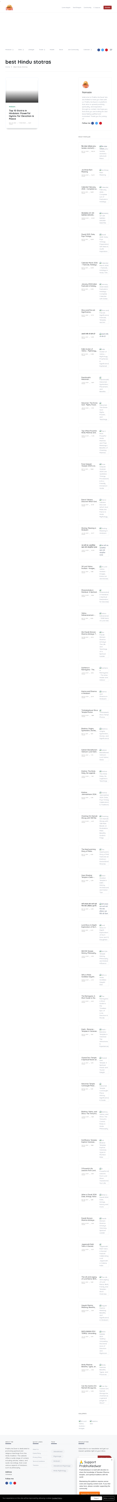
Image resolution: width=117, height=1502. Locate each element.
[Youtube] (106, 50)
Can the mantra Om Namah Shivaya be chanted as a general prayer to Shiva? (89, 1389)
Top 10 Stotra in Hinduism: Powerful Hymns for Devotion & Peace (21, 114)
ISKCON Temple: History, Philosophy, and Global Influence (89, 953)
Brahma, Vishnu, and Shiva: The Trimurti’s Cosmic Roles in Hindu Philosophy (89, 1114)
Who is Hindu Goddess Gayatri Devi (87, 977)
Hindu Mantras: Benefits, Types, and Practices (89, 1367)
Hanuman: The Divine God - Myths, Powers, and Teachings (89, 405)
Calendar (87, 49)
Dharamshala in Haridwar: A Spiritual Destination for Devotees (89, 593)
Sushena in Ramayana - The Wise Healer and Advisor (87, 670)
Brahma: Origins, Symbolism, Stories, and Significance (88, 730)
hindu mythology (59, 1471)
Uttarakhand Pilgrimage (61, 1466)
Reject (96, 1498)
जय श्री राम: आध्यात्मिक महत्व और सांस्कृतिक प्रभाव (89, 546)
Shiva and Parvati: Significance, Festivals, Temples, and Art (88, 313)
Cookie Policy (57, 1498)
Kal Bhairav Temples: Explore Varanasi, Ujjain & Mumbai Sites (89, 1142)
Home (7, 67)
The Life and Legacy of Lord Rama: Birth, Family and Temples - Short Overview (89, 1280)
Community (87, 7)
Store (61, 49)
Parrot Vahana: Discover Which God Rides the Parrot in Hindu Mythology (89, 502)
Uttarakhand (57, 1451)
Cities (20, 49)
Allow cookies (109, 1498)
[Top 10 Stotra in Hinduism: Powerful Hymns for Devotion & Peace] (22, 90)
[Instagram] (102, 50)
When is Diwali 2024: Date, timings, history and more (89, 1196)
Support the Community (89, 1494)
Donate (107, 7)
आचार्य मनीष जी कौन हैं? (88, 334)
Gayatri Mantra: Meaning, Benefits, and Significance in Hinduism (88, 1308)
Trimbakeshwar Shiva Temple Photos (89, 711)
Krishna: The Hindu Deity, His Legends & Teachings (89, 773)
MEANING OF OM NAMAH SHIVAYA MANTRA (87, 215)
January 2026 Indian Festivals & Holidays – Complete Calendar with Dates (89, 287)
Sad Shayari (77, 7)
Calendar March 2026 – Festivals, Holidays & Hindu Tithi (89, 265)
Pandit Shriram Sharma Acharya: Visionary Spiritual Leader (88, 1221)
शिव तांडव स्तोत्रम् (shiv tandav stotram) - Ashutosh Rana (88, 148)
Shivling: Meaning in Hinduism (88, 529)
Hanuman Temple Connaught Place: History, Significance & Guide (89, 1086)
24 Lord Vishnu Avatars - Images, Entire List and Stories (89, 568)
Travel (41, 49)
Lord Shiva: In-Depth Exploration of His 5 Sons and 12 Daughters (89, 928)
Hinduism (8, 49)
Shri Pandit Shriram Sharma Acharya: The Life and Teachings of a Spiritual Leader (89, 635)
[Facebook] (98, 50)
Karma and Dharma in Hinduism (89, 692)
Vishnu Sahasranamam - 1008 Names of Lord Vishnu (89, 616)
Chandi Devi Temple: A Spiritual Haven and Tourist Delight (89, 1060)
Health (52, 49)
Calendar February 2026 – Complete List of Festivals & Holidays (89, 190)
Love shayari (66, 7)
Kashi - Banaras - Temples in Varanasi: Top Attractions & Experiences (89, 1032)
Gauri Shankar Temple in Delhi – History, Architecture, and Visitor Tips (89, 878)
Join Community (73, 49)
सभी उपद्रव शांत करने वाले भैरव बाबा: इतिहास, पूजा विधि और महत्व (89, 906)
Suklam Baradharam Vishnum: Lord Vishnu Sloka (89, 752)
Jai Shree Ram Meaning (86, 171)
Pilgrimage (57, 1456)
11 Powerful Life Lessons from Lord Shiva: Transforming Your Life (89, 1171)
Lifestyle (31, 49)
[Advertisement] (58, 30)
